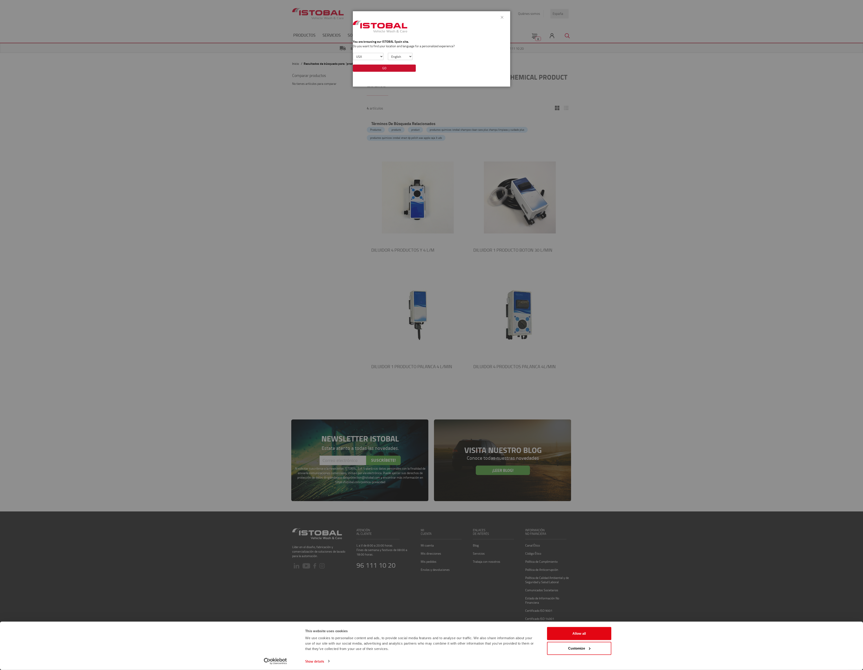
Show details (314, 661)
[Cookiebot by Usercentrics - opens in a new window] (275, 661)
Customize (576, 648)
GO (384, 68)
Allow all (579, 633)
